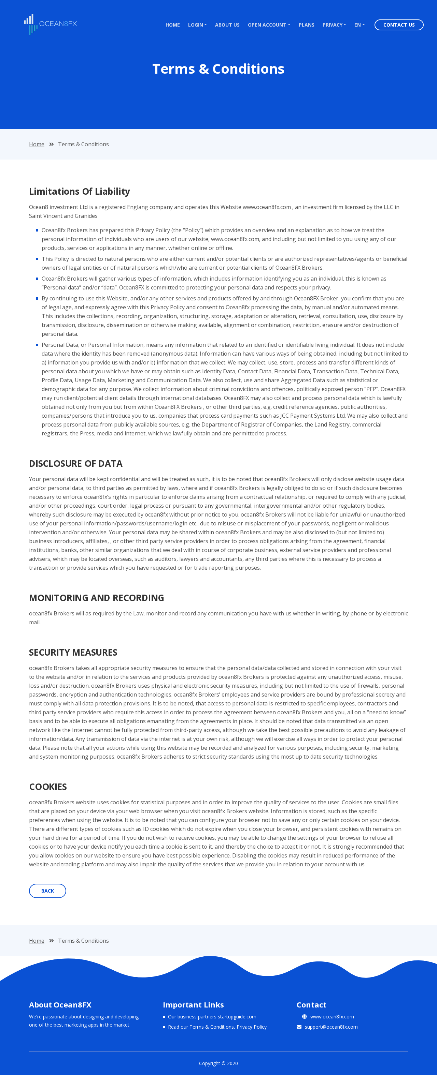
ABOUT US (227, 24)
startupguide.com (237, 1016)
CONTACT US (399, 24)
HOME (175, 24)
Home (36, 144)
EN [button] (357, 24)
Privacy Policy (252, 1027)
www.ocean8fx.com (332, 1016)
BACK (47, 890)
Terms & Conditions (211, 1027)
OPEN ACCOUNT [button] (267, 24)
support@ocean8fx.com (331, 1027)
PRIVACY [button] (332, 24)
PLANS (306, 24)
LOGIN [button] (195, 24)
